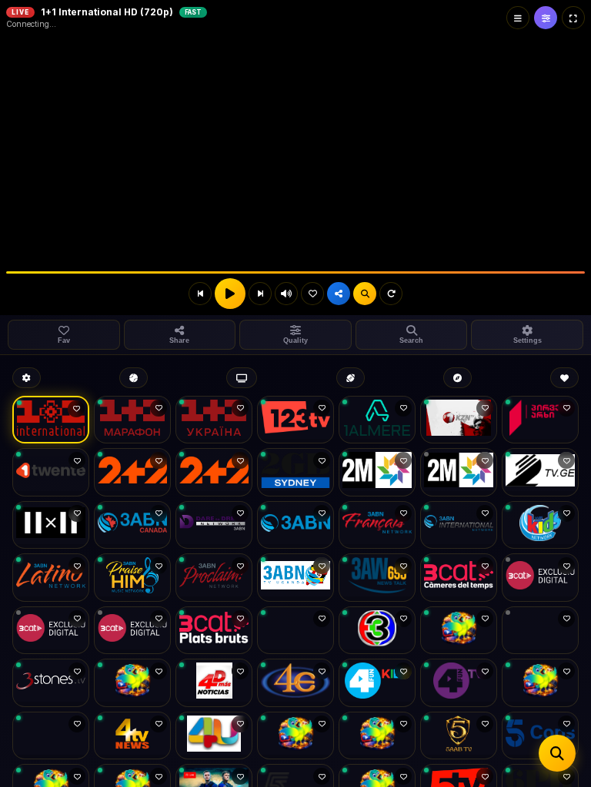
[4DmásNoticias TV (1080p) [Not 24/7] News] (213, 683)
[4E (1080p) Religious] (295, 683)
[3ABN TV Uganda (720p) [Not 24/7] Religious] (295, 577)
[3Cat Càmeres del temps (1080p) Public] (458, 577)
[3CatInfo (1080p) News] (295, 630)
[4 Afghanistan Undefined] (132, 683)
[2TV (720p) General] (540, 472)
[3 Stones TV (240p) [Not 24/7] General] (50, 683)
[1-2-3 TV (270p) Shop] (295, 420)
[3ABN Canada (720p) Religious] (132, 525)
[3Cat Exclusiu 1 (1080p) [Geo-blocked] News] (540, 577)
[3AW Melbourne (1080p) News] (377, 577)
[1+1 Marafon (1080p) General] (132, 420)
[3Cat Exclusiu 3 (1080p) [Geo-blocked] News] (132, 630)
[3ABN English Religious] (295, 525)
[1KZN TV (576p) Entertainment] (458, 420)
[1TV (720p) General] (540, 420)
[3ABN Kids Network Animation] (540, 525)
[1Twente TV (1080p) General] (50, 472)
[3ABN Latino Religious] (50, 577)
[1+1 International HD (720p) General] (50, 420)
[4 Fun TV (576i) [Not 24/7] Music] (458, 683)
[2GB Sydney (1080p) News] (295, 472)
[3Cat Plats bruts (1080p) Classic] (213, 630)
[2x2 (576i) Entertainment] (50, 525)
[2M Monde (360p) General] (458, 472)
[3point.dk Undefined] (458, 630)
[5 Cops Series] (540, 736)
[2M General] (377, 472)
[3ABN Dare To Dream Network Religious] (213, 525)
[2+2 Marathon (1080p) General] (213, 472)
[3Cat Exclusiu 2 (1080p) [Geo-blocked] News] (50, 630)
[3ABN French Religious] (377, 525)
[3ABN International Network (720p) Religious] (458, 525)
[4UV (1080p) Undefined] (295, 736)
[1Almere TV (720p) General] (377, 420)
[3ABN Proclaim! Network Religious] (213, 577)
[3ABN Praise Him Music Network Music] (132, 577)
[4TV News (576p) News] (132, 736)
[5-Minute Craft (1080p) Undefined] (377, 736)
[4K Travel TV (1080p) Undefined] (540, 683)
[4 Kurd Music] (50, 736)
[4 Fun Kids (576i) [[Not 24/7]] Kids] (377, 683)
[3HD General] (377, 630)
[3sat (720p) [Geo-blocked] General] (540, 630)
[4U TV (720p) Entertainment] (213, 736)
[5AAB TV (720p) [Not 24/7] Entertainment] (458, 736)
